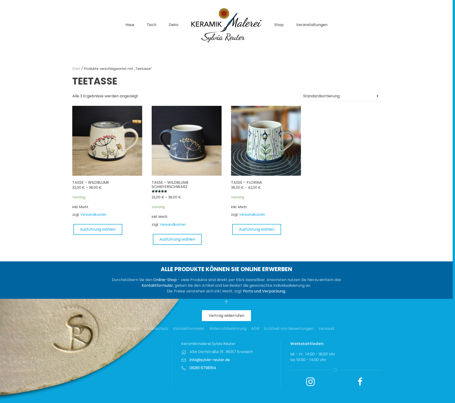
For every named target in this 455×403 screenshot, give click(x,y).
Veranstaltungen (312, 24)
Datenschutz (156, 328)
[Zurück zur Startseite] (226, 25)
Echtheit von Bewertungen (289, 328)
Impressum (129, 328)
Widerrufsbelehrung (227, 328)
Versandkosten (93, 214)
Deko (173, 24)
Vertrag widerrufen (226, 315)
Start (76, 68)
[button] (226, 302)
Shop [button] (279, 24)
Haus (129, 24)
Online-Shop (165, 279)
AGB (255, 328)
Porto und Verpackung (264, 291)
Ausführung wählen (98, 229)
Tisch (151, 24)
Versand (326, 328)
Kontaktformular (157, 285)
